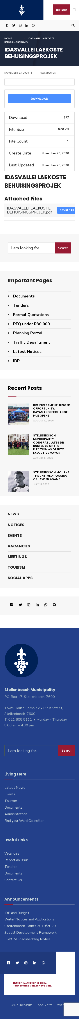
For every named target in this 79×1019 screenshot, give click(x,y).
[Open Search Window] (72, 25)
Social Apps (20, 578)
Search (63, 248)
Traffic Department (31, 342)
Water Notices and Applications (29, 919)
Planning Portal (28, 333)
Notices (16, 525)
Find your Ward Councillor (24, 820)
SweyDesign (48, 72)
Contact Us (13, 880)
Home (8, 38)
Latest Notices (27, 351)
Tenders (21, 305)
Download (39, 98)
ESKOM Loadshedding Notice (27, 939)
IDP (16, 361)
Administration (15, 814)
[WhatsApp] (33, 25)
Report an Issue (16, 860)
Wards (61, 1005)
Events (15, 535)
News (13, 514)
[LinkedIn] (26, 25)
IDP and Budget (16, 912)
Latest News (14, 787)
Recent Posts (25, 388)
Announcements (21, 1005)
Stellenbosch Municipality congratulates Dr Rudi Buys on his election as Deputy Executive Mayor (48, 444)
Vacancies (19, 546)
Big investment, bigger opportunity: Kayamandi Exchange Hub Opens (51, 410)
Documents (24, 296)
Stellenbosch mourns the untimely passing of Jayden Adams (51, 475)
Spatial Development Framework (30, 932)
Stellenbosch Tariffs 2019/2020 (30, 926)
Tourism (16, 567)
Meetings (17, 556)
